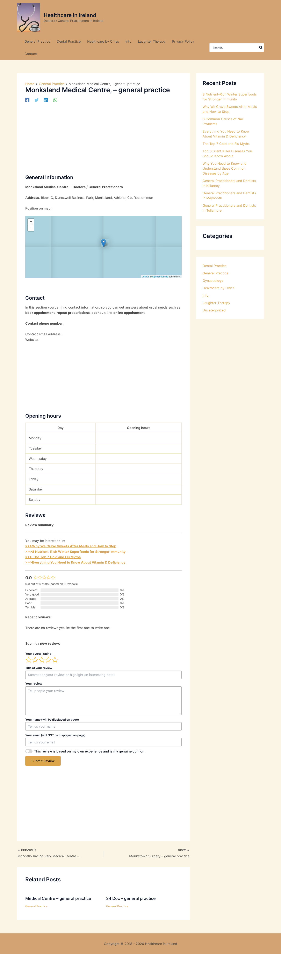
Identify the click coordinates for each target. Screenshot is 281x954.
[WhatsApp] (55, 100)
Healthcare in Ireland (70, 15)
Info (206, 295)
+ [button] (31, 221)
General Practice (36, 906)
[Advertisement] (103, 138)
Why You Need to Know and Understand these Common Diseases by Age (224, 168)
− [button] (31, 228)
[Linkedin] (46, 100)
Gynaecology (213, 280)
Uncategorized (214, 310)
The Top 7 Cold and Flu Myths (226, 144)
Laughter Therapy (216, 303)
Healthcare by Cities (218, 288)
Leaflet (145, 276)
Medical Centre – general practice (58, 898)
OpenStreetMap (160, 276)
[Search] (261, 47)
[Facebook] (27, 100)
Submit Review (43, 761)
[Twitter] (37, 100)
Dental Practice (214, 266)
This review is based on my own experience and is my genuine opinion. (89, 751)
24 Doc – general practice (131, 898)
